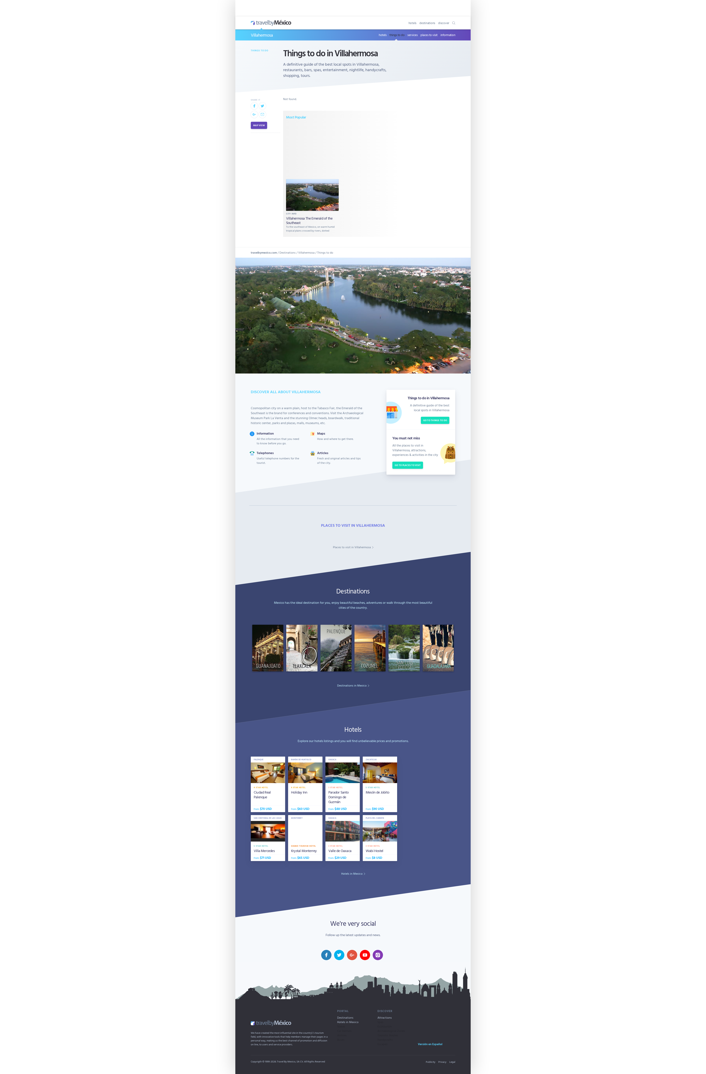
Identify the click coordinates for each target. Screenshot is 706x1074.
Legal (452, 1062)
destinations (427, 23)
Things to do (259, 50)
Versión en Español (430, 1044)
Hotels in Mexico (348, 1022)
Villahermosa (262, 35)
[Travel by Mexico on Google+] (352, 955)
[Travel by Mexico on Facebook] (326, 955)
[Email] (262, 114)
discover (443, 23)
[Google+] (254, 114)
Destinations (287, 252)
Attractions (384, 1017)
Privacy (442, 1062)
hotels (413, 23)
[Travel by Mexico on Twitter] (339, 955)
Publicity (430, 1062)
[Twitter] (262, 105)
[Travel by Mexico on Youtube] (365, 955)
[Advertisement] (342, 149)
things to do (396, 35)
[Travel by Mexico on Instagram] (378, 955)
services (412, 35)
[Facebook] (254, 105)
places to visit (429, 35)
